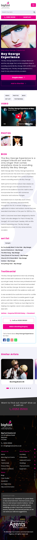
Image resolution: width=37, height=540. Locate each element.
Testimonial (18, 99)
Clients (3, 460)
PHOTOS (15, 95)
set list (8, 99)
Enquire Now (17, 77)
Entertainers (23, 457)
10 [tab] (26, 388)
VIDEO (7, 95)
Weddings (23, 463)
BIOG (23, 95)
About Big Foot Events (8, 457)
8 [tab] (22, 388)
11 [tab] (28, 388)
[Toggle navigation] (33, 5)
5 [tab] (16, 388)
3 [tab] (12, 388)
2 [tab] (10, 388)
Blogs (2, 475)
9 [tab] (24, 388)
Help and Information (7, 487)
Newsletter (4, 481)
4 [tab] (14, 388)
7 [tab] (20, 388)
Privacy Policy (5, 466)
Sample (8, 243)
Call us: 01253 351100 (19, 320)
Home (3, 454)
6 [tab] (18, 388)
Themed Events (24, 466)
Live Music (23, 454)
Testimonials (5, 463)
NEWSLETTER (8, 496)
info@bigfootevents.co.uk (12, 446)
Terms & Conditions (7, 469)
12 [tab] (30, 388)
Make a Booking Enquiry (18, 327)
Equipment (23, 469)
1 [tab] (7, 388)
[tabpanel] (17, 371)
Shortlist (27, 17)
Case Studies (5, 478)
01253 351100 (10, 17)
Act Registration (6, 484)
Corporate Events (25, 460)
